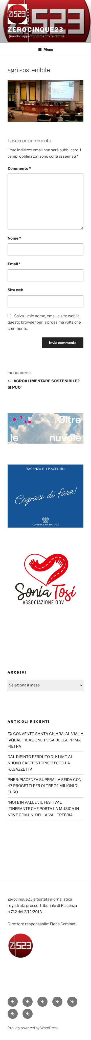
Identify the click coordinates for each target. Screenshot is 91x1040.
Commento (19, 168)
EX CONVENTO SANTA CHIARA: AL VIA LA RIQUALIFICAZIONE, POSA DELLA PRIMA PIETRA (45, 740)
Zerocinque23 (35, 29)
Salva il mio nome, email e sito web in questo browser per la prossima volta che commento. (44, 322)
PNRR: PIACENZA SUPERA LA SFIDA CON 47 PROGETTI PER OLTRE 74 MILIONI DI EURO (44, 786)
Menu (48, 49)
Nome (14, 238)
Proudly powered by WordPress (33, 1028)
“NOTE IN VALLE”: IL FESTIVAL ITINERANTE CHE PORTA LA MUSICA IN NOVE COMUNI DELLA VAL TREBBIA (43, 808)
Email (14, 264)
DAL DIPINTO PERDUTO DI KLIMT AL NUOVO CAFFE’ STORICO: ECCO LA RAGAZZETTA (40, 763)
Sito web (15, 290)
